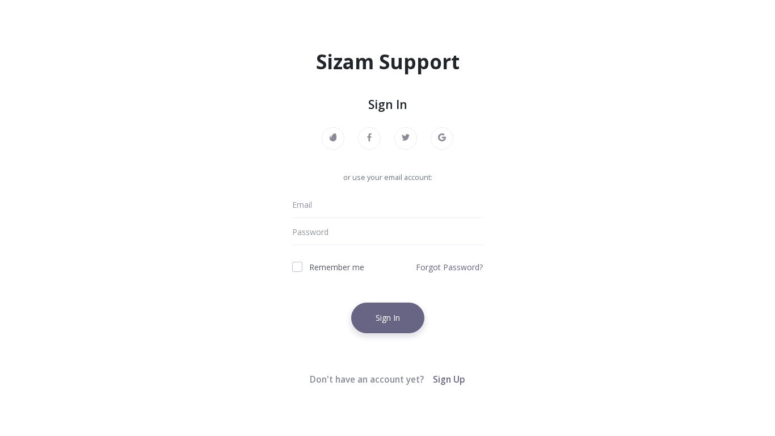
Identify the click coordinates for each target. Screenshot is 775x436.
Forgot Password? (449, 267)
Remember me (336, 267)
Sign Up (449, 379)
